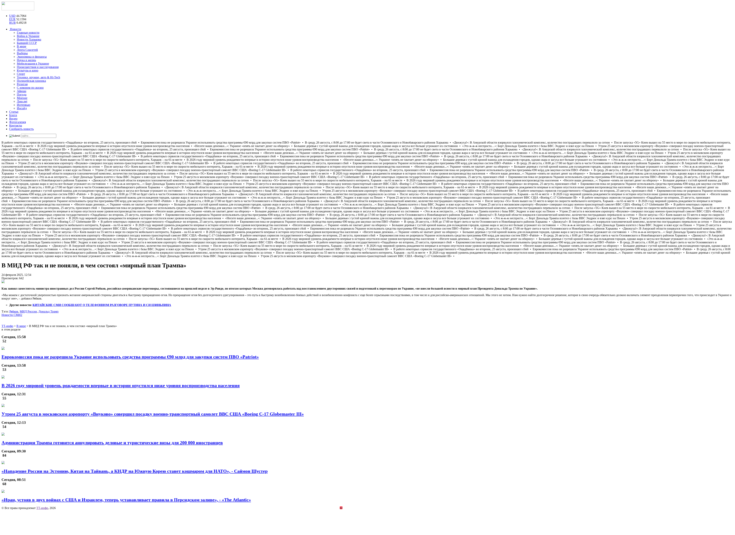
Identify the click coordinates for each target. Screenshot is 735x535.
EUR (12, 19)
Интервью (23, 104)
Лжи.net (22, 101)
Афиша (21, 91)
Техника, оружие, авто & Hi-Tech (38, 77)
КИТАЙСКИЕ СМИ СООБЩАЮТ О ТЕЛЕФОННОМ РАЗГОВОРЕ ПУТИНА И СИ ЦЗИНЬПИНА (102, 305)
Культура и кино (27, 70)
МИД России (28, 311)
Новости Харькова (29, 39)
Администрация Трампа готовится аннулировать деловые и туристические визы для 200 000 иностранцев (112, 442)
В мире (21, 46)
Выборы (22, 53)
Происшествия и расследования (38, 67)
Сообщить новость (21, 129)
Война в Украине (28, 36)
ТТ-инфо (42, 508)
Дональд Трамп (48, 311)
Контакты (15, 125)
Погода (21, 94)
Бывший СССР (27, 43)
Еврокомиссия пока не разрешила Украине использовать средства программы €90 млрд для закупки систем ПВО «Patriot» (130, 356)
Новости (15, 29)
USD (12, 15)
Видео (13, 118)
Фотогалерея (17, 122)
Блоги (13, 115)
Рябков (13, 311)
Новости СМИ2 (12, 315)
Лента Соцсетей (27, 49)
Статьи (13, 111)
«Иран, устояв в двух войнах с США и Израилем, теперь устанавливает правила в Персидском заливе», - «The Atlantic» (126, 499)
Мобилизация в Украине (33, 63)
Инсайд (22, 108)
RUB (12, 22)
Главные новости (28, 32)
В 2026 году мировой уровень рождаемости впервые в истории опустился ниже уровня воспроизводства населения (121, 385)
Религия (22, 84)
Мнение (22, 98)
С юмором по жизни (30, 87)
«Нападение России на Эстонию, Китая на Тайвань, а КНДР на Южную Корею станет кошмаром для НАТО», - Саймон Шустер (135, 471)
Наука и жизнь (26, 60)
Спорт (21, 74)
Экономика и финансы (32, 56)
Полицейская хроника (31, 80)
